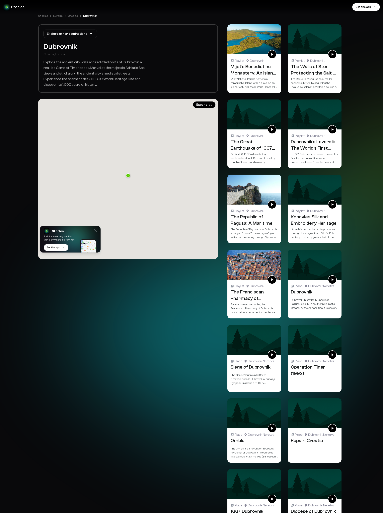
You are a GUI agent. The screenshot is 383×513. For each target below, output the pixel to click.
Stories (43, 16)
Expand (201, 104)
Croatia (73, 16)
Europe (58, 16)
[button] (128, 176)
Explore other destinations (67, 34)
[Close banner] (95, 230)
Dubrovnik (90, 16)
